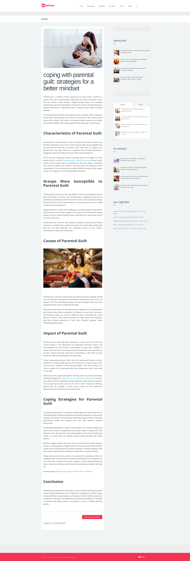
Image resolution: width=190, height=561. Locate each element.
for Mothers (102, 6)
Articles (122, 6)
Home (81, 6)
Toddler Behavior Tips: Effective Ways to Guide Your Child (133, 110)
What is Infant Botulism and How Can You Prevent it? (128, 225)
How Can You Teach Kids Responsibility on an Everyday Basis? (129, 212)
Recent (141, 104)
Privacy (49, 557)
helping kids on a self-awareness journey (76, 378)
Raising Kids (91, 6)
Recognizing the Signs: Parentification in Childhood (74, 471)
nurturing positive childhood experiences (77, 160)
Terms (43, 557)
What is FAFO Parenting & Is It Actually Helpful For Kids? (130, 228)
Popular (122, 104)
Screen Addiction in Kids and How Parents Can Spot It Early (135, 118)
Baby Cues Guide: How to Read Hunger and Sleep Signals (134, 125)
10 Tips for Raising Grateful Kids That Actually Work (128, 217)
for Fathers (112, 6)
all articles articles (92, 517)
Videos (130, 6)
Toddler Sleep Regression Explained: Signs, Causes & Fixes (130, 221)
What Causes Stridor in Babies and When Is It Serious (135, 133)
